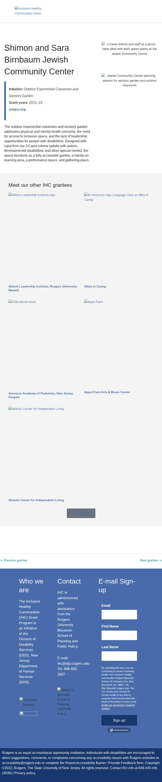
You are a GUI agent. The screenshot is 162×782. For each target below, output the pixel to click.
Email (105, 605)
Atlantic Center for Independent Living (36, 500)
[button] (152, 11)
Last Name (110, 647)
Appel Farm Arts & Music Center (107, 392)
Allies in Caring (95, 286)
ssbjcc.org (17, 109)
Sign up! (119, 720)
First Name (110, 626)
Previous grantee (13, 560)
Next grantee (151, 560)
